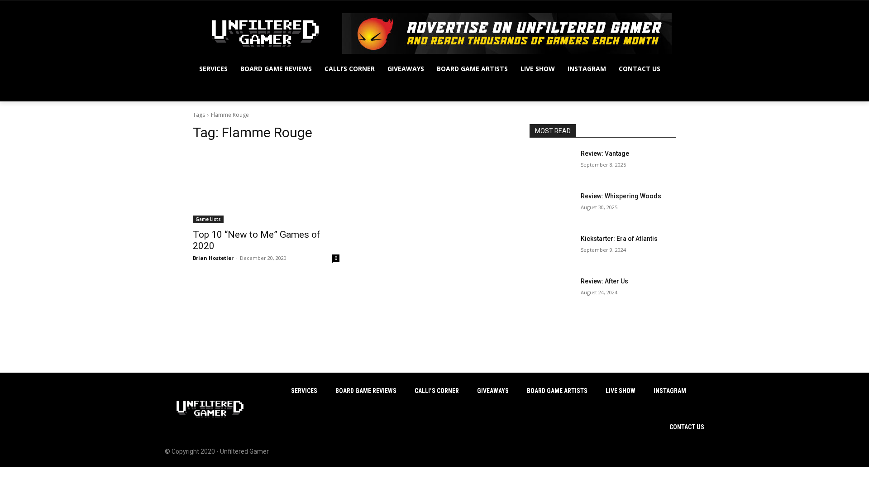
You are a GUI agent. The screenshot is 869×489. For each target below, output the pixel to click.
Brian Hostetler (213, 257)
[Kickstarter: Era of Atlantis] (551, 250)
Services (304, 390)
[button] (665, 90)
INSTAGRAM (670, 390)
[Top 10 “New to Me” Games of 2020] (266, 186)
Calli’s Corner (437, 390)
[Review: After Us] (551, 292)
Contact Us (686, 427)
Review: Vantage (605, 153)
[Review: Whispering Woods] (551, 207)
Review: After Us (604, 281)
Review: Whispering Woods (621, 196)
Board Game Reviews (365, 390)
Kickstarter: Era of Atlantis (619, 238)
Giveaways (493, 390)
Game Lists (208, 219)
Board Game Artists (557, 390)
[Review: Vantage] (551, 164)
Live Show (620, 390)
